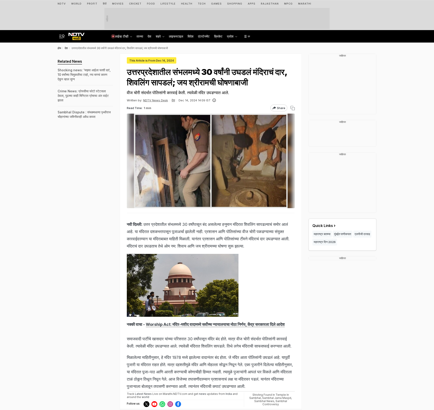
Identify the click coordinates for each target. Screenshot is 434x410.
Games (216, 3)
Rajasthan (270, 3)
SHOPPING (234, 3)
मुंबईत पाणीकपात (342, 234)
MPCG (288, 3)
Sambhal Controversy (274, 402)
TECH (202, 3)
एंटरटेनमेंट (204, 36)
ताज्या (140, 36)
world (145, 397)
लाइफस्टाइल (176, 36)
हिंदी (105, 3)
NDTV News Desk (155, 100)
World (76, 3)
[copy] (292, 108)
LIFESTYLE (168, 3)
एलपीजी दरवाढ (362, 234)
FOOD (151, 3)
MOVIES (118, 3)
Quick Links (322, 225)
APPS (251, 3)
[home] (76, 35)
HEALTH (186, 3)
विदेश (190, 36)
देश (149, 36)
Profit (92, 3)
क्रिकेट (218, 36)
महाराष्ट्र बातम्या (322, 234)
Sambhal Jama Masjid (276, 398)
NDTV (62, 3)
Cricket (135, 3)
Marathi (304, 3)
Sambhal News (264, 401)
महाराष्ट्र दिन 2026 (325, 242)
